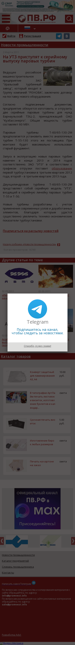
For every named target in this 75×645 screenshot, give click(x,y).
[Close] (67, 293)
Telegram (37, 321)
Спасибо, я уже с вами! (37, 346)
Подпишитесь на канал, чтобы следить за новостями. (37, 331)
